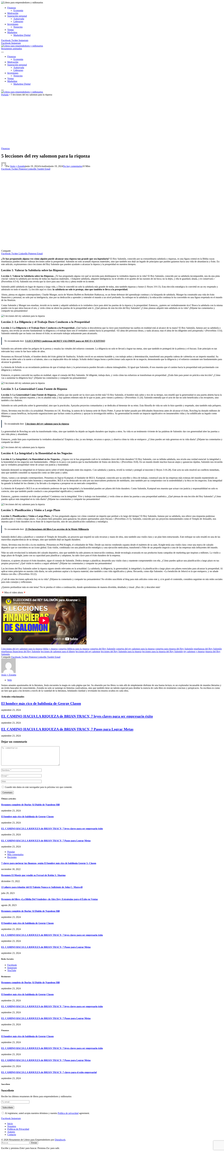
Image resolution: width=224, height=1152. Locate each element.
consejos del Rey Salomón (102, 648)
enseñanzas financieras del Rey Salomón (20, 651)
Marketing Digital (21, 35)
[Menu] (2, 52)
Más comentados (15, 854)
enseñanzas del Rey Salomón (208, 648)
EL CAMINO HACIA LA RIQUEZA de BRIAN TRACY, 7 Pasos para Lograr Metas (67, 729)
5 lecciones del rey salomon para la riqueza (21, 648)
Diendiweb (60, 1139)
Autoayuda (18, 18)
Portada (5, 94)
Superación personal (17, 16)
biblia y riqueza (50, 648)
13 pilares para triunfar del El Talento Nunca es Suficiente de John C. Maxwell (41, 887)
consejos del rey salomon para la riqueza (135, 648)
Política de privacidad (68, 1113)
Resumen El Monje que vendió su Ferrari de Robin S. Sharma (33, 875)
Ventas (10, 29)
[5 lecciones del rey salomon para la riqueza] (61, 248)
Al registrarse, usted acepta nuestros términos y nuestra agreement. (47, 1113)
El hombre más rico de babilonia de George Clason (41, 703)
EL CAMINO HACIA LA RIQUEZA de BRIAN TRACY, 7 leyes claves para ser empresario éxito (77, 716)
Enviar (34, 1143)
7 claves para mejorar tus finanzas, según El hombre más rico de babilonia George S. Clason (48, 863)
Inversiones (12, 24)
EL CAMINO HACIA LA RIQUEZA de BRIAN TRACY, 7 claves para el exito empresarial (49, 1072)
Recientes (12, 857)
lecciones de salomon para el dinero (58, 651)
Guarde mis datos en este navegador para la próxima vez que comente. (38, 787)
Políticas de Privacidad (18, 1129)
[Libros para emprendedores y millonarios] (22, 46)
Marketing (12, 32)
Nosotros (11, 1126)
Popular (11, 851)
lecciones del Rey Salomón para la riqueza (121, 651)
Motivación (12, 13)
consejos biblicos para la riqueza (73, 648)
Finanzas (11, 7)
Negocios (18, 27)
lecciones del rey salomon (88, 651)
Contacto (11, 1134)
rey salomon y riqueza (194, 651)
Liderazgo (18, 21)
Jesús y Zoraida (17, 166)
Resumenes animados (11, 48)
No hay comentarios (72, 166)
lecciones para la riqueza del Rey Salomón (162, 651)
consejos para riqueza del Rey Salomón (174, 648)
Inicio (10, 1123)
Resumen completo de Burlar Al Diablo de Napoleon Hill (30, 804)
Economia (18, 10)
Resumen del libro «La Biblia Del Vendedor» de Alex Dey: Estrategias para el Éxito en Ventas (49, 899)
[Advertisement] (112, 122)
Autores (11, 1131)
